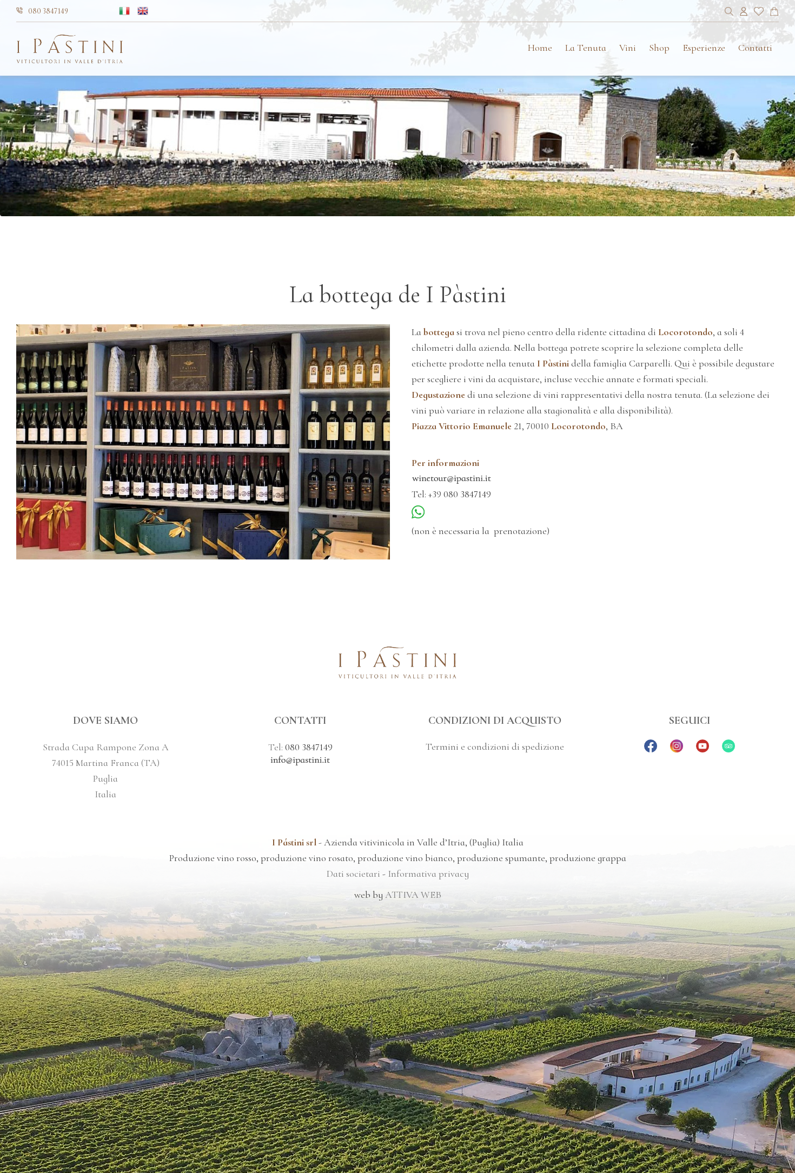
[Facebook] (650, 749)
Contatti (755, 48)
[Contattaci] (774, 13)
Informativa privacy (428, 873)
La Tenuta (585, 48)
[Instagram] (676, 749)
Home (540, 48)
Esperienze (704, 48)
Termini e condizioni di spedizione (495, 746)
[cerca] (729, 13)
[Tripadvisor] (728, 749)
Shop (659, 48)
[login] (743, 13)
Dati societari (353, 873)
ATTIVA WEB (413, 895)
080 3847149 (48, 11)
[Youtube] (702, 749)
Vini (627, 48)
